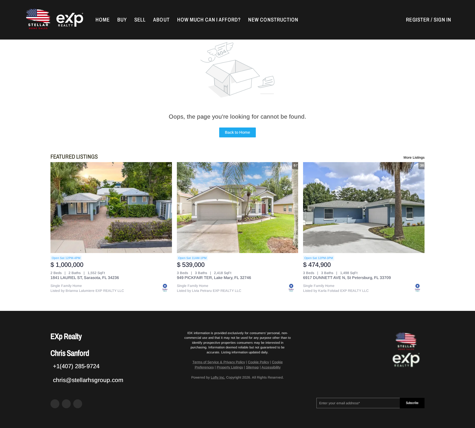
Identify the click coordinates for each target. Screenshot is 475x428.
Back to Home (237, 132)
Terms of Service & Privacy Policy (218, 362)
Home (102, 20)
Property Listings (230, 367)
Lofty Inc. (218, 377)
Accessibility (271, 367)
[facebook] (54, 403)
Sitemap (252, 367)
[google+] (77, 403)
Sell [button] (140, 20)
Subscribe (412, 403)
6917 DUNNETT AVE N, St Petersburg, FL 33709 (347, 278)
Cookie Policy (258, 362)
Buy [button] (122, 20)
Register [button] (417, 20)
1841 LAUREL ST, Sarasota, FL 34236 (84, 278)
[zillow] (66, 403)
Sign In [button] (442, 20)
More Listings (414, 157)
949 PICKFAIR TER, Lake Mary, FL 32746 (214, 278)
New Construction (273, 20)
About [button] (161, 20)
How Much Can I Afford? (209, 20)
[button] (37, 20)
